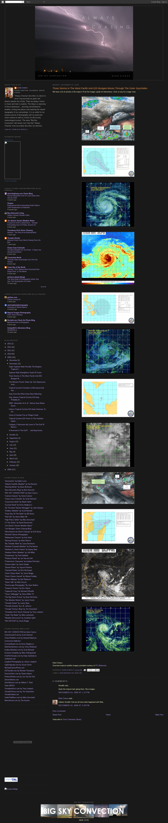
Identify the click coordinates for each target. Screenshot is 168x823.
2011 (9, 350)
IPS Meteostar (100, 666)
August (12, 442)
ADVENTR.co (12, 330)
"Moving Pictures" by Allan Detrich (18, 541)
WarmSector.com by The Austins (17, 700)
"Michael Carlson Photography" (16, 535)
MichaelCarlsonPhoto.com (15, 668)
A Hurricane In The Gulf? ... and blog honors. (26, 430)
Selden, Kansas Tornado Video (18, 215)
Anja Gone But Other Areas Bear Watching (25, 394)
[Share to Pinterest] (98, 670)
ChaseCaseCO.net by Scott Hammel (19, 635)
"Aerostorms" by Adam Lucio (16, 481)
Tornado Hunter (13, 238)
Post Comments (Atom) (72, 719)
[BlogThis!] (91, 670)
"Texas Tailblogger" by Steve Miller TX (19, 594)
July (11, 445)
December (13, 360)
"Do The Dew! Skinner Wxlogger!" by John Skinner (24, 508)
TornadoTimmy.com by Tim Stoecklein (19, 692)
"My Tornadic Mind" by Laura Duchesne (20, 544)
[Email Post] (85, 670)
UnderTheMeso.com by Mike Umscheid (20, 697)
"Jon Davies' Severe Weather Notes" (18, 526)
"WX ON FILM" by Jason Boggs (17, 621)
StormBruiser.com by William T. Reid (19, 683)
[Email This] (88, 670)
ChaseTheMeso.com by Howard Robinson (20, 638)
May (11, 452)
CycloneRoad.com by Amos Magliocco (19, 644)
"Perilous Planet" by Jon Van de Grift (19, 558)
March (12, 459)
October (12, 435)
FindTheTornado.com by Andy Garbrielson (20, 656)
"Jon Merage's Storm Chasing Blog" (18, 529)
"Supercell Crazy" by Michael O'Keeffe (19, 591)
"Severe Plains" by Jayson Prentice (18, 567)
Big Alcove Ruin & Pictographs (18, 322)
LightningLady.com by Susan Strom (18, 665)
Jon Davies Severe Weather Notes (21, 221)
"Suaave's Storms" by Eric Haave (17, 588)
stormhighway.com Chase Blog (20, 194)
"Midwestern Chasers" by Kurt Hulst (18, 538)
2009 (9, 357)
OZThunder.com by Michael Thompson (19, 671)
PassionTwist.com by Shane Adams (18, 674)
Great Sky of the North (16, 267)
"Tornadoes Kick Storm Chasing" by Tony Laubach (24, 612)
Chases (10, 203)
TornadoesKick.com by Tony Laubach (19, 689)
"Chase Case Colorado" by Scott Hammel (20, 499)
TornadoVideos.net (12, 694)
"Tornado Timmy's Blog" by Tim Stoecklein (21, 609)
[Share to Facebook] (95, 670)
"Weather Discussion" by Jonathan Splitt (20, 618)
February (13, 462)
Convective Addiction (13, 641)
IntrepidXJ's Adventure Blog (18, 328)
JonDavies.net (10, 659)
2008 (9, 470)
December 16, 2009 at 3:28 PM (74, 705)
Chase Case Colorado (16, 248)
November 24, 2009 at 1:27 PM (74, 692)
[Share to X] (93, 670)
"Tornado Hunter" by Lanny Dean (17, 603)
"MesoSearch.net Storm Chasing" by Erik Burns (23, 532)
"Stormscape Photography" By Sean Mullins (21, 585)
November (13, 364)
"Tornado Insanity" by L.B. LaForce (18, 606)
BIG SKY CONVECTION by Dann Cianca (20, 632)
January (12, 465)
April (11, 455)
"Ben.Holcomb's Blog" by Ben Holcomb (19, 490)
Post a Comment (59, 711)
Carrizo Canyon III (13, 299)
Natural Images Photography (19, 313)
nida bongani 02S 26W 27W (71, 673)
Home (108, 715)
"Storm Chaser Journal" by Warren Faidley (21, 576)
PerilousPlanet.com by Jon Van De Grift (20, 677)
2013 (9, 344)
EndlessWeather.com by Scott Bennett (19, 650)
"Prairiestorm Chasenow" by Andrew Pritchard (22, 561)
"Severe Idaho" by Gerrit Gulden (17, 564)
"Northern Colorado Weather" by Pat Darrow (21, 546)
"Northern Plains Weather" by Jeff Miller (20, 552)
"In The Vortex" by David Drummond (18, 523)
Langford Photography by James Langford (20, 662)
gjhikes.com (12, 297)
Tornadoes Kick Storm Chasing (20, 230)
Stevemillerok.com (12, 680)
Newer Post (57, 715)
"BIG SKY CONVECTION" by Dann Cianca (21, 493)
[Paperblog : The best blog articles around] (11, 781)
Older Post (159, 715)
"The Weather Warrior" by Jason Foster (19, 600)
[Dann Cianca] (12, 178)
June (11, 448)
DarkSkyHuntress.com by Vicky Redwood (20, 647)
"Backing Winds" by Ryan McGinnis (18, 487)
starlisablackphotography (17, 305)
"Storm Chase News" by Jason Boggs (19, 573)
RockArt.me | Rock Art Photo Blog (21, 320)
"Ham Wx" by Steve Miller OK (16, 517)
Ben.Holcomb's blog (15, 213)
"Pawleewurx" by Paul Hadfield (16, 555)
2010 (9, 354)
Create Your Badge (11, 181)
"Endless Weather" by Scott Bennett (18, 511)
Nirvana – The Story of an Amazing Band (21, 232)
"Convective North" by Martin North (18, 502)
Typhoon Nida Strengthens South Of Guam (25, 373)
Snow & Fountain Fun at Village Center (23, 415)
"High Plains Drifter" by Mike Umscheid (19, 520)
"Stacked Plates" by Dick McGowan (18, 570)
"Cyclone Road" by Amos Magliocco (18, 505)
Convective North (14, 258)
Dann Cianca (63, 698)
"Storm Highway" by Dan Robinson (18, 579)
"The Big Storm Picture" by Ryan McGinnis (21, 597)
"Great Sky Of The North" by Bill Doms (19, 514)
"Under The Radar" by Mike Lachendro (19, 615)
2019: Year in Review (15, 315)
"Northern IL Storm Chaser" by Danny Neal (21, 549)
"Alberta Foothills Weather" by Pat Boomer (21, 484)
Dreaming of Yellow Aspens (17, 307)
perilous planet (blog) (16, 277)
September (13, 438)
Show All (43, 286)
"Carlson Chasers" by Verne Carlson (18, 496)
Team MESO (9, 686)
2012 (9, 347)
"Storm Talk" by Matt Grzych (16, 582)
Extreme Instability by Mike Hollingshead (20, 653)
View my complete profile (16, 129)
